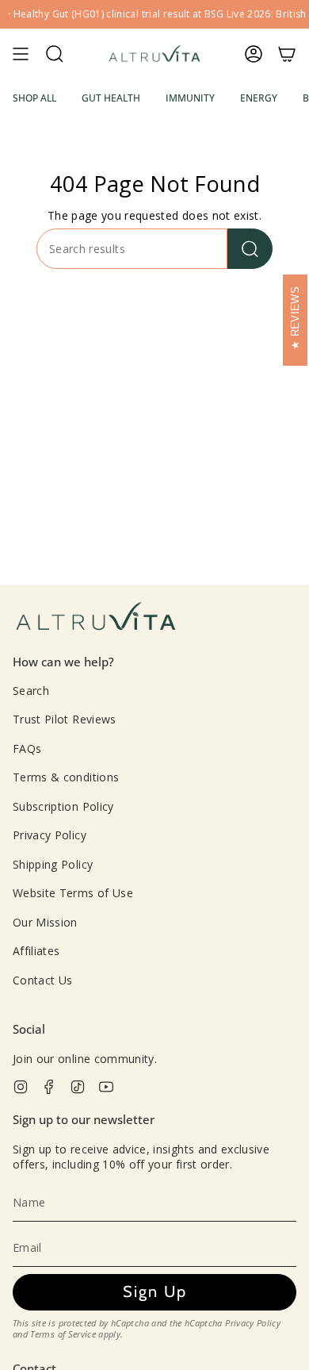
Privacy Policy (49, 834)
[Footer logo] (96, 617)
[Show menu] (20, 54)
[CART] (286, 54)
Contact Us (43, 980)
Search (31, 690)
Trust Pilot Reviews (64, 719)
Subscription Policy (63, 806)
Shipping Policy (53, 864)
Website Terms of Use (73, 892)
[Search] (250, 248)
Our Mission (45, 922)
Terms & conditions (66, 777)
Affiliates (36, 950)
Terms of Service (63, 1334)
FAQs (27, 748)
